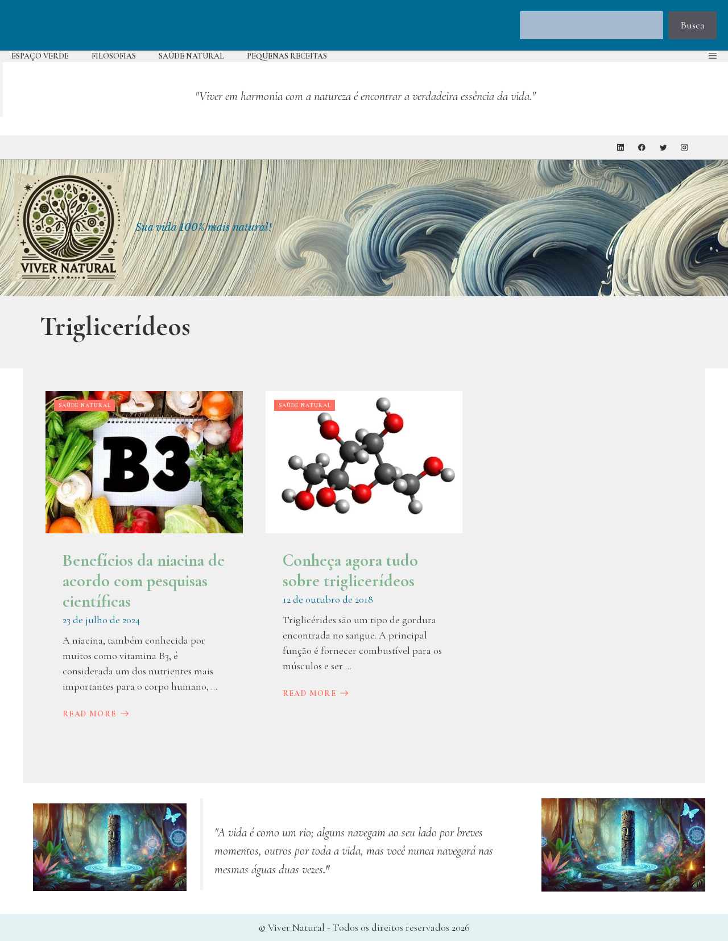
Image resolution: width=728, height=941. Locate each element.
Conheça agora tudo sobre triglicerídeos (350, 570)
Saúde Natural (191, 56)
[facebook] (642, 147)
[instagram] (684, 147)
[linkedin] (620, 147)
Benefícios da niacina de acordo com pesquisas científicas (144, 581)
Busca (692, 25)
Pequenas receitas (287, 56)
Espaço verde (40, 56)
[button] (712, 56)
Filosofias (114, 56)
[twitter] (663, 147)
